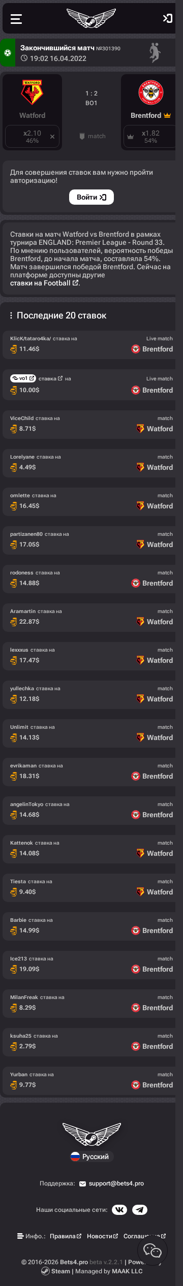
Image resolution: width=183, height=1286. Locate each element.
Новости (99, 1236)
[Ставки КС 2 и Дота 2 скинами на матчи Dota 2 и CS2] (91, 18)
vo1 (23, 378)
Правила (63, 1236)
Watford (32, 115)
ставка (47, 378)
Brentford (146, 115)
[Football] (7, 53)
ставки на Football (40, 283)
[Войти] (167, 18)
